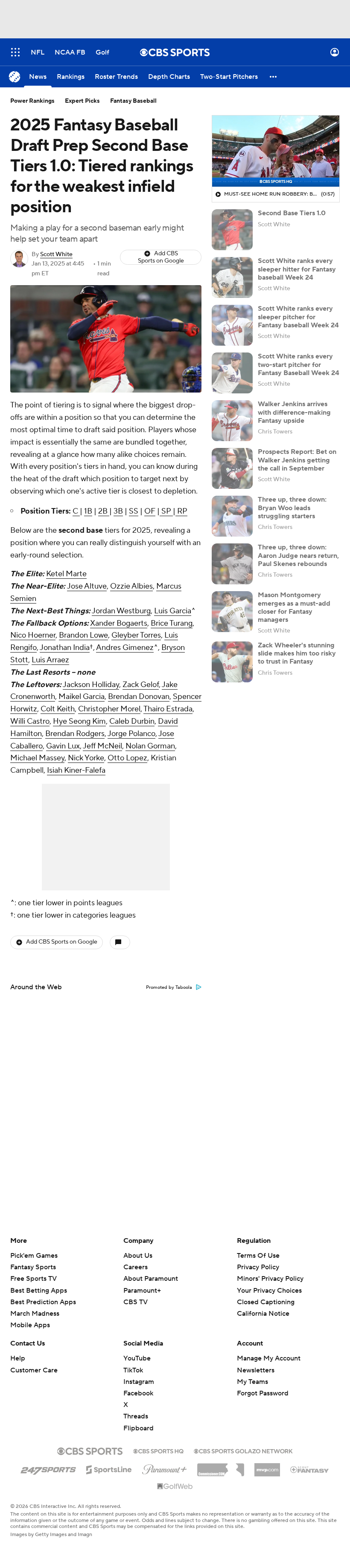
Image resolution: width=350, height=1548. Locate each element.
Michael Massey (37, 758)
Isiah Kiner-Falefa (76, 770)
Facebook (138, 1393)
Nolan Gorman (150, 746)
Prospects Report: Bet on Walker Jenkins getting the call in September (297, 460)
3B (118, 511)
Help (17, 1358)
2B (103, 511)
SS (133, 511)
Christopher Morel (109, 709)
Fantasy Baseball (133, 101)
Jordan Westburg (121, 611)
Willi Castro (30, 721)
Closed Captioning (266, 1294)
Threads (135, 1416)
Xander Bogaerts (118, 623)
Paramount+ (142, 1290)
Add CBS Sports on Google (161, 257)
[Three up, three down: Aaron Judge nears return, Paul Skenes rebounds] (232, 563)
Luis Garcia (172, 611)
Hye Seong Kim (79, 721)
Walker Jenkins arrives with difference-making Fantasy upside (294, 412)
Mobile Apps (30, 1325)
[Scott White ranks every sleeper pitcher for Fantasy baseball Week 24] (232, 325)
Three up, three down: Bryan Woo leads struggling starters (292, 507)
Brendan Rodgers (75, 734)
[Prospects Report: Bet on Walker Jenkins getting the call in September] (232, 468)
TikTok (133, 1370)
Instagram (138, 1382)
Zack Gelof (140, 685)
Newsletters (255, 1370)
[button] (15, 52)
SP (166, 511)
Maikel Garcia (81, 697)
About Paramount (150, 1278)
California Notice (263, 1305)
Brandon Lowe (83, 635)
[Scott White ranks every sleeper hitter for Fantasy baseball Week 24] (232, 277)
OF (149, 511)
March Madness (34, 1313)
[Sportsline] (109, 1468)
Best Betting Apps (38, 1290)
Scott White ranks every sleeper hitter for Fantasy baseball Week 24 (297, 269)
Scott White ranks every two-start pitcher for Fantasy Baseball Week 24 (298, 364)
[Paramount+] (164, 1468)
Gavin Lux (63, 746)
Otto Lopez (127, 758)
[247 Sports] (48, 1468)
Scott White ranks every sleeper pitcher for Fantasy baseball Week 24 (298, 316)
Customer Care (34, 1370)
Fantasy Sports (33, 1267)
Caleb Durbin (132, 721)
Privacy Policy (258, 1267)
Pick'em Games (34, 1255)
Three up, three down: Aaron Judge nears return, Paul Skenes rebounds (298, 555)
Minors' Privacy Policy (270, 1278)
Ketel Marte (66, 574)
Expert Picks (82, 101)
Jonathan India (65, 648)
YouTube (137, 1358)
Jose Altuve (87, 586)
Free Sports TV (33, 1278)
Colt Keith (58, 709)
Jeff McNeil (102, 746)
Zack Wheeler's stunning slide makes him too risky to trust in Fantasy (297, 653)
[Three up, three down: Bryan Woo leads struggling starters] (232, 516)
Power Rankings (32, 101)
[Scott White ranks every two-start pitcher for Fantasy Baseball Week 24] (232, 372)
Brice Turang (171, 623)
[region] (275, 151)
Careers (135, 1267)
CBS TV (135, 1302)
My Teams (252, 1382)
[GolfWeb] (175, 1486)
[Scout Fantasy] (310, 1469)
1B (88, 511)
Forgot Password (263, 1393)
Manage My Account (268, 1358)
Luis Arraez (50, 660)
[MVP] (267, 1466)
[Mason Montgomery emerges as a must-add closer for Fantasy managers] (232, 611)
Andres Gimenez (125, 648)
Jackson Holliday (91, 685)
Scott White (56, 254)
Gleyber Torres (136, 635)
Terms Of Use (258, 1255)
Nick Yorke (86, 758)
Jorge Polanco (131, 734)
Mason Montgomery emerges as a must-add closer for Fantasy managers (294, 607)
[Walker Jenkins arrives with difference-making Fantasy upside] (232, 420)
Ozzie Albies (131, 586)
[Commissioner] (220, 1466)
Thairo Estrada (167, 709)
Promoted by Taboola (169, 988)
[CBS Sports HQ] (158, 1450)
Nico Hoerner (32, 635)
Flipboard (138, 1428)
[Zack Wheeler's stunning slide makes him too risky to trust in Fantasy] (232, 661)
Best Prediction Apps (43, 1302)
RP (181, 511)
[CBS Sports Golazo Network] (243, 1450)
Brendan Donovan (138, 697)
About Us (137, 1255)
